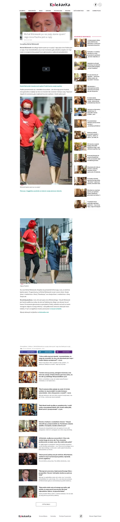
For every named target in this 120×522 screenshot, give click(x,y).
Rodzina (67, 10)
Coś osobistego (79, 10)
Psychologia (58, 10)
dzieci (43, 348)
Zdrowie (48, 10)
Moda (40, 10)
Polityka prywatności (65, 516)
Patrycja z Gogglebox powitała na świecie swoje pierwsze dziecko (41, 191)
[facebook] (95, 4)
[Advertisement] (87, 23)
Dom (88, 10)
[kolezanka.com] (60, 4)
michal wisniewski (27, 348)
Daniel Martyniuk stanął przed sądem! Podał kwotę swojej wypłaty (41, 86)
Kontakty (53, 516)
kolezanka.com (44, 312)
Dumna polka (97, 10)
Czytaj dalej (46, 504)
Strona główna (43, 516)
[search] (100, 4)
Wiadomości (32, 10)
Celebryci (22, 10)
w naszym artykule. (56, 309)
